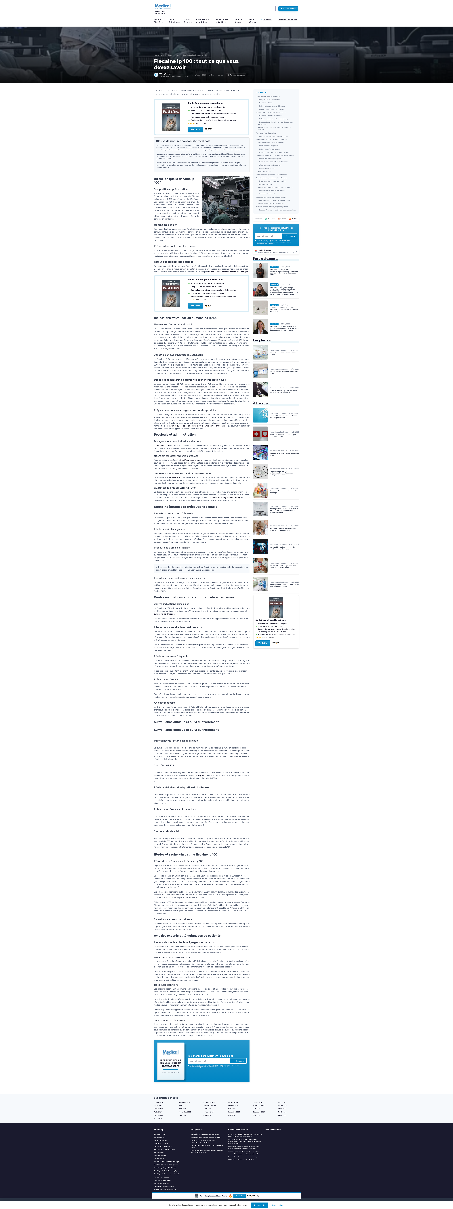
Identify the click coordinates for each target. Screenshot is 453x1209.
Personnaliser (277, 1205)
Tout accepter (259, 1205)
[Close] (269, 567)
